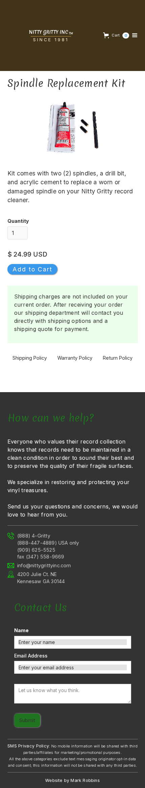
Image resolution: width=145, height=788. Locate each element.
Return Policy (118, 358)
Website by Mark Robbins (72, 780)
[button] (115, 35)
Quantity (18, 221)
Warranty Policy (74, 358)
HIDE (19, 777)
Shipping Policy (29, 358)
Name (21, 630)
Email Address (31, 656)
